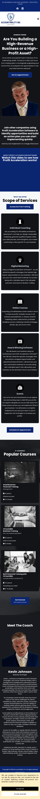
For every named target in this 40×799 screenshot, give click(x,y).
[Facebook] (17, 8)
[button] (38, 19)
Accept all (20, 789)
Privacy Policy (20, 772)
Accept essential (20, 794)
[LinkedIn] (22, 8)
